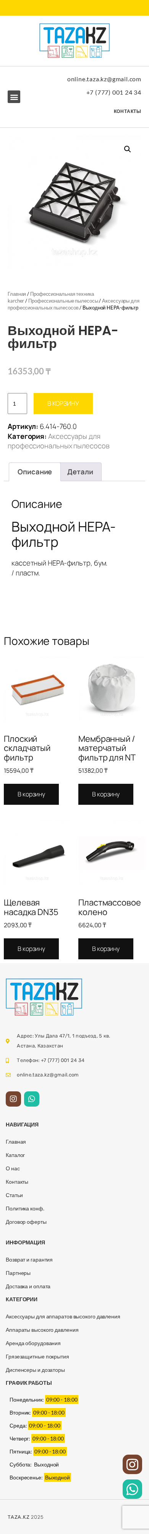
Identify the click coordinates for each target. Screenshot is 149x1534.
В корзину (63, 403)
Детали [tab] (80, 471)
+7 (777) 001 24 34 (113, 92)
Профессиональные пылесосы (63, 301)
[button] (14, 96)
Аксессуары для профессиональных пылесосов (58, 441)
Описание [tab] (35, 471)
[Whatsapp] (31, 1099)
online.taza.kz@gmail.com (104, 78)
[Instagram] (13, 1099)
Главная (17, 294)
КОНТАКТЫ (127, 111)
